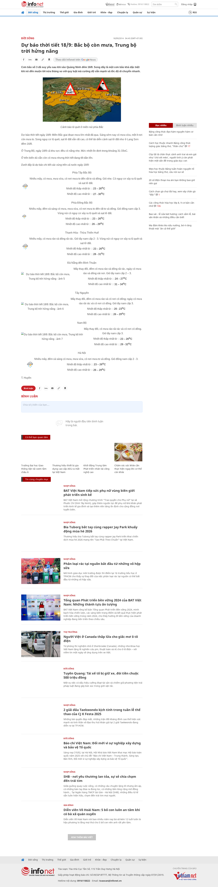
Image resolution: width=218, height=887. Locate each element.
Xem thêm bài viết (82, 837)
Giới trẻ (91, 12)
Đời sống (33, 12)
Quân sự (137, 12)
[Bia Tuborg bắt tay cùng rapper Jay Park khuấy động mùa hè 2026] (40, 534)
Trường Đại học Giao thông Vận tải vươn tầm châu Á (33, 469)
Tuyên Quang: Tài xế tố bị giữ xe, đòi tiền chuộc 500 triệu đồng (101, 675)
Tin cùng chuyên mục (36, 479)
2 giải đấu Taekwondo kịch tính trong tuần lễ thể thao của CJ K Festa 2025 (102, 712)
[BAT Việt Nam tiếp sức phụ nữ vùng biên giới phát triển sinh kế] (40, 498)
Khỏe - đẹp (106, 12)
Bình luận (28, 388)
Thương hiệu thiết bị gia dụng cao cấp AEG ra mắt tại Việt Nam (65, 469)
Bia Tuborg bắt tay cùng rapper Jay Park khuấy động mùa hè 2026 (100, 529)
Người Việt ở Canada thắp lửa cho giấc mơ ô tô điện (101, 639)
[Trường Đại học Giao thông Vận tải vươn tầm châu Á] (35, 452)
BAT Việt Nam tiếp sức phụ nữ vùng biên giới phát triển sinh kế (99, 492)
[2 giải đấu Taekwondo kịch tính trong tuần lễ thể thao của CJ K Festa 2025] (40, 717)
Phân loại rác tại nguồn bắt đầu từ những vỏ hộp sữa (102, 566)
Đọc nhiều (160, 125)
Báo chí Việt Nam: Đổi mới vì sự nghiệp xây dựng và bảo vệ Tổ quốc (102, 745)
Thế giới (64, 12)
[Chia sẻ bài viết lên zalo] (30, 59)
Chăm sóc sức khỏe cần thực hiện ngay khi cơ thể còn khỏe (128, 469)
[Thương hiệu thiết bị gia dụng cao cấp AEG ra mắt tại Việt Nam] (66, 452)
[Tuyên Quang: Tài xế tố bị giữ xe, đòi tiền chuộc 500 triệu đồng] (40, 681)
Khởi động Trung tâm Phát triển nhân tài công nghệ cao (96, 469)
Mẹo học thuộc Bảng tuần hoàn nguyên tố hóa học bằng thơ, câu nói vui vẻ (171, 170)
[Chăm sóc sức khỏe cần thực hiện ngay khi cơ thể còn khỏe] (128, 452)
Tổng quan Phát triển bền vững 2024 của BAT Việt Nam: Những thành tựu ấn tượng (102, 602)
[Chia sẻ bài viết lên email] (36, 59)
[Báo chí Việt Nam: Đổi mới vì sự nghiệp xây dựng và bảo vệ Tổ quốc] (40, 750)
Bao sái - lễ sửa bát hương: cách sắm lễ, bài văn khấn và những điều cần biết (172, 216)
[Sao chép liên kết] (42, 59)
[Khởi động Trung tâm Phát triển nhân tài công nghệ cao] (97, 452)
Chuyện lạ (122, 12)
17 (188, 146)
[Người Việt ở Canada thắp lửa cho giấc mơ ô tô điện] (40, 644)
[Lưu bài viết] (49, 59)
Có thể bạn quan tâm (36, 437)
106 (158, 205)
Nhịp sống (69, 485)
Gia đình (78, 12)
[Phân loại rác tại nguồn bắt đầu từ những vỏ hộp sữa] (40, 571)
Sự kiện (151, 12)
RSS (195, 12)
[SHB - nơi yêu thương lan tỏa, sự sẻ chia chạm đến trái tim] (40, 784)
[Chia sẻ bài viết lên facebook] (23, 59)
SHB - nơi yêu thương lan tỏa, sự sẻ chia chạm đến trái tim (100, 778)
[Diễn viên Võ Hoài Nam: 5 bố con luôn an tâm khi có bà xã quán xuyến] (40, 817)
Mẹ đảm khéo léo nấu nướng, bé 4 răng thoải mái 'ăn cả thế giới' (170, 227)
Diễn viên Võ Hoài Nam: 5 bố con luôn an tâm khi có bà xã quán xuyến (102, 812)
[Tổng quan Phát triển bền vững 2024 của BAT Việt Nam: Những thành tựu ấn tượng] (40, 607)
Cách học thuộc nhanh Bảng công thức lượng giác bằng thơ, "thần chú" (170, 144)
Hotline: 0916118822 (140, 4)
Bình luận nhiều (184, 125)
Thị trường (49, 12)
